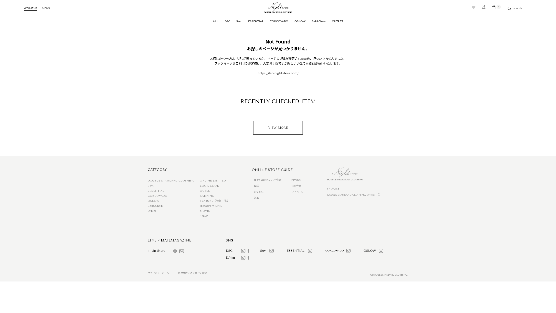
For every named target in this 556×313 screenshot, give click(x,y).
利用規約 (296, 179)
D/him (152, 210)
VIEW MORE (278, 128)
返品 (256, 197)
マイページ (297, 191)
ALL (215, 21)
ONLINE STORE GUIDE (272, 170)
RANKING (207, 195)
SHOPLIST (333, 188)
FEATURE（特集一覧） (215, 200)
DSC (227, 21)
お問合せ (296, 185)
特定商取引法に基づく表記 (192, 273)
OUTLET (337, 21)
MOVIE (205, 210)
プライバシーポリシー (160, 273)
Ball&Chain (319, 21)
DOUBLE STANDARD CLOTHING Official (351, 194)
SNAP (204, 216)
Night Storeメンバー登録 (267, 179)
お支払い (259, 191)
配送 (256, 185)
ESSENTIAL (256, 21)
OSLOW (300, 21)
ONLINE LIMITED (213, 180)
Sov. (239, 21)
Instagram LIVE (211, 205)
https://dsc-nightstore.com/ (278, 73)
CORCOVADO (279, 21)
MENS (46, 8)
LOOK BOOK (209, 185)
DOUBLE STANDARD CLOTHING (171, 180)
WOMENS (30, 8)
